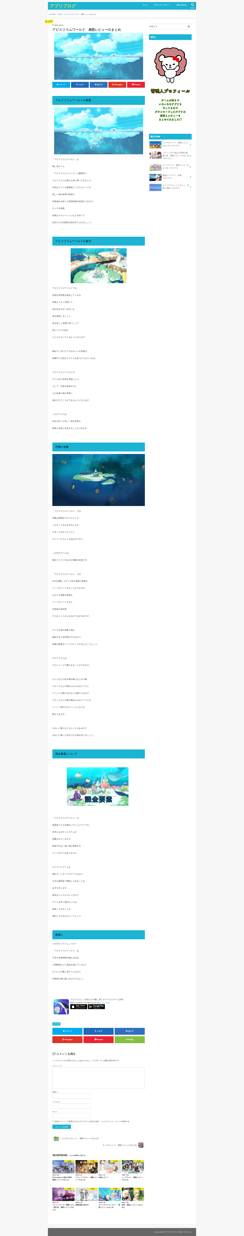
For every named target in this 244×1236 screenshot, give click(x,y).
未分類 (57, 1024)
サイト (55, 1112)
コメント (57, 1066)
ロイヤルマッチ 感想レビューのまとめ (175, 144)
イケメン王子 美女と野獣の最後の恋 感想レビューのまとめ (175, 155)
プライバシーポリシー (162, 5)
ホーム (145, 5)
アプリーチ (103, 1003)
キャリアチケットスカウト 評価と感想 (175, 186)
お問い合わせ (181, 5)
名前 (55, 1092)
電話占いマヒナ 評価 (171, 176)
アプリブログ (63, 5)
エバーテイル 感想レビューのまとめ (175, 166)
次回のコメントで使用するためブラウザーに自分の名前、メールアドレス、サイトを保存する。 (93, 1121)
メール (56, 1102)
